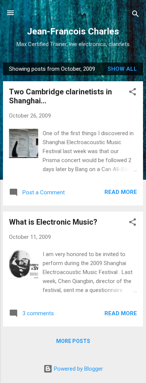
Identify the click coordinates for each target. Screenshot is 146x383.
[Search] (135, 15)
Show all (122, 69)
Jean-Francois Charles (73, 31)
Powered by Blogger (77, 368)
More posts (73, 341)
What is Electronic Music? (53, 222)
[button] (132, 93)
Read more (120, 192)
